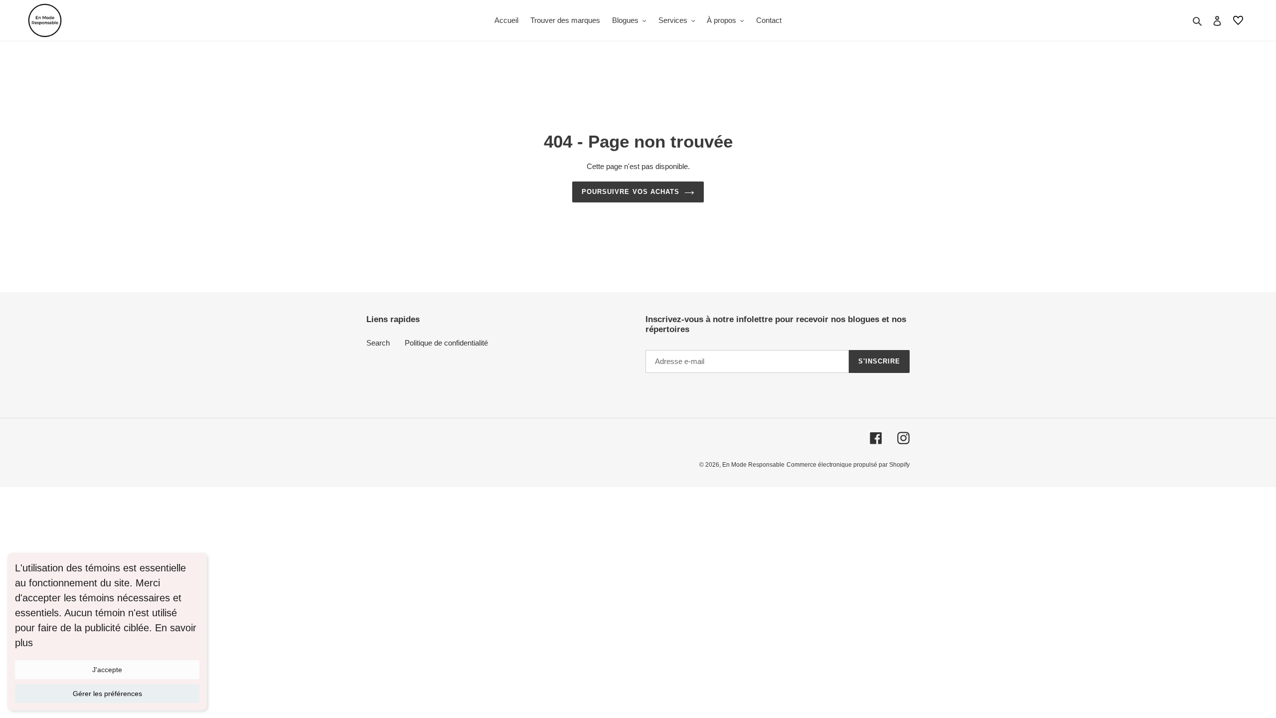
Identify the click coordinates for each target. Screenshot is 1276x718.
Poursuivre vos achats (630, 191)
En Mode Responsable (753, 464)
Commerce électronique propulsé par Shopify (848, 464)
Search (378, 343)
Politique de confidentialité (446, 343)
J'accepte (107, 670)
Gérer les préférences (107, 694)
